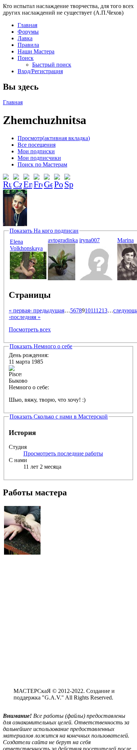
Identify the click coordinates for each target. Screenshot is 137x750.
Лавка (25, 38)
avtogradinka (63, 240)
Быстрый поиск (51, 64)
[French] (38, 178)
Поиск (26, 58)
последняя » (26, 317)
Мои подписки (36, 151)
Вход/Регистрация (40, 71)
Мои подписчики (39, 158)
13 (104, 310)
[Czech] (17, 178)
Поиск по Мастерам (42, 164)
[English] (27, 178)
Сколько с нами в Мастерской (58, 416)
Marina (125, 240)
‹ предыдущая (47, 310)
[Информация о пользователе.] (28, 277)
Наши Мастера (36, 51)
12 (99, 310)
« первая (19, 310)
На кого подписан (44, 231)
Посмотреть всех (30, 329)
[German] (48, 178)
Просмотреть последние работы (63, 453)
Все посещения (37, 145)
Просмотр (54, 138)
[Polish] (58, 178)
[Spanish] (68, 178)
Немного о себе (40, 346)
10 (88, 310)
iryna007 (89, 240)
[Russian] (7, 178)
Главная (27, 25)
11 (93, 310)
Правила (28, 45)
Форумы (28, 32)
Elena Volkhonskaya (26, 245)
